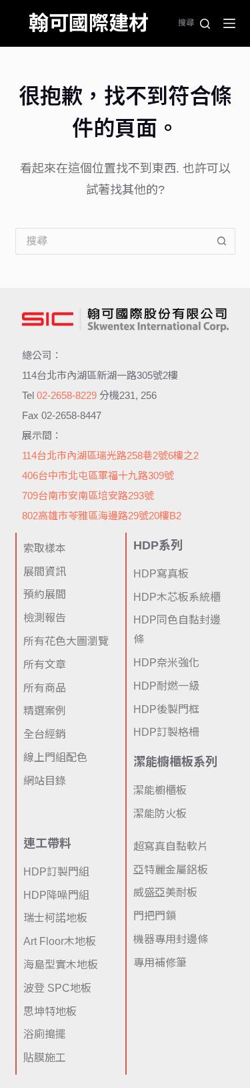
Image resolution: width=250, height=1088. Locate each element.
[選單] (229, 23)
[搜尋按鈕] (222, 241)
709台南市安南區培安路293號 (88, 495)
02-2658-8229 (67, 395)
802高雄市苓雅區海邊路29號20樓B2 (101, 515)
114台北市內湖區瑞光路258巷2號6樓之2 (110, 455)
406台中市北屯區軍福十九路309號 (98, 475)
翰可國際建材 (89, 23)
